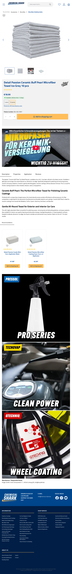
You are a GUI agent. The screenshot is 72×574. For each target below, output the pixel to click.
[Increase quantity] (14, 116)
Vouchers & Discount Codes (61, 516)
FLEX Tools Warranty (42, 518)
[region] (36, 44)
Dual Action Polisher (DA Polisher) (24, 538)
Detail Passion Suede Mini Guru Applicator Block (12, 253)
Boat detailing (23, 535)
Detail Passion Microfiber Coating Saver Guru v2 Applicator (36, 254)
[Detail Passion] (64, 85)
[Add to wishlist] (4, 15)
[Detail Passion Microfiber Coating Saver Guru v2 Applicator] (36, 240)
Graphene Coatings (6, 516)
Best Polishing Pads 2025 (25, 527)
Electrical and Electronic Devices (62, 518)
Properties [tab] (16, 174)
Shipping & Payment (59, 527)
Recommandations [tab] (7, 223)
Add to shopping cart (12, 266)
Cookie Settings (58, 524)
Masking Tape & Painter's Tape (8, 535)
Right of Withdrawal (42, 524)
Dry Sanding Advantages (7, 529)
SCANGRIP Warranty (42, 520)
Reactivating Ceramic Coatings (8, 518)
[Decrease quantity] (6, 116)
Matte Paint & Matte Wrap (8, 520)
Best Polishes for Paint (25, 531)
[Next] (68, 40)
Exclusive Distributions (7, 557)
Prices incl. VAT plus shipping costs (13, 106)
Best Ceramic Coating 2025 (26, 524)
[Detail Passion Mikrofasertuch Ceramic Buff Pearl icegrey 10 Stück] (36, 40)
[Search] (50, 4)
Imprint (16, 555)
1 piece (6, 102)
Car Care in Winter (24, 518)
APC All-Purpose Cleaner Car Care (5, 540)
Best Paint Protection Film (25, 533)
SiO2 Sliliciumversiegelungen (8, 524)
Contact (17, 557)
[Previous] (3, 40)
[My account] (64, 4)
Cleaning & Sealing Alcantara (8, 537)
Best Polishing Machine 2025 (26, 529)
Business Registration (42, 529)
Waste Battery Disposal (60, 522)
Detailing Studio (5, 559)
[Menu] (4, 4)
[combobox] (37, 4)
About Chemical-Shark (7, 555)
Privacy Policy (58, 520)
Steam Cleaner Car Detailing (26, 541)
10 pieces (12, 102)
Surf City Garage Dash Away (8, 527)
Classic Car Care (23, 520)
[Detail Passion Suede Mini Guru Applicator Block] (12, 240)
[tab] (5, 174)
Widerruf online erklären (43, 527)
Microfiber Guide (5, 522)
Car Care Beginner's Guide (25, 516)
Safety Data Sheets (42, 522)
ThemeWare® (49, 570)
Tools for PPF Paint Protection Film (6, 532)
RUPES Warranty (41, 516)
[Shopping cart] (68, 4)
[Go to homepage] (16, 3)
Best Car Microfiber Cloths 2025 (27, 522)
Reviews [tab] (38, 174)
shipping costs (29, 569)
